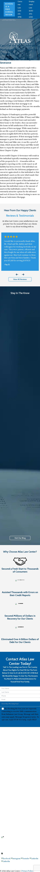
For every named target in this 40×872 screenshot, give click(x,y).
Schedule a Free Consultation (9, 9)
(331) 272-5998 (19, 14)
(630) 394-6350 (31, 14)
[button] (20, 279)
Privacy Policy (27, 871)
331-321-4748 (10, 854)
